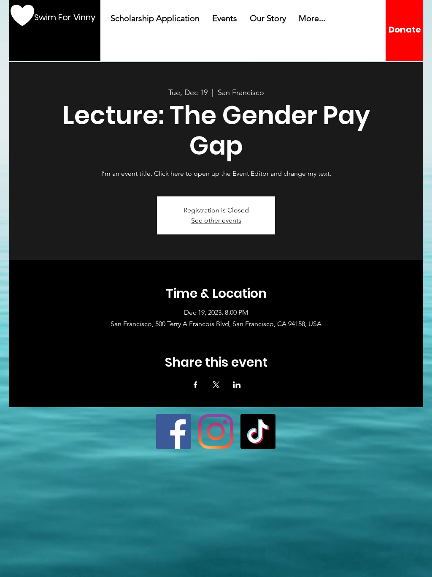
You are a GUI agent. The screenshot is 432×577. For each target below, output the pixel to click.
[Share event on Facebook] (196, 384)
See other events (216, 220)
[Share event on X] (216, 384)
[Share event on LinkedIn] (237, 384)
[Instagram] (215, 431)
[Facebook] (173, 431)
